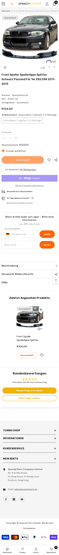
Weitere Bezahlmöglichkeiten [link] (29, 185)
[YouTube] (22, 499)
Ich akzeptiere (12, 169)
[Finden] (12, 4)
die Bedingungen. (28, 169)
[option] (29, 43)
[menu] (3, 4)
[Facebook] (6, 499)
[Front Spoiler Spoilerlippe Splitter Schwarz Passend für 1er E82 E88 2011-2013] (29, 319)
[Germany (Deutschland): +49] (7, 234)
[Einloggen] (47, 3)
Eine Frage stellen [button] (29, 398)
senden (47, 234)
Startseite (6, 11)
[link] (22, 550)
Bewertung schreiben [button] (29, 390)
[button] (49, 67)
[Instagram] (14, 499)
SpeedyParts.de (20, 95)
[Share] (55, 160)
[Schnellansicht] (41, 309)
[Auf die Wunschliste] (49, 160)
